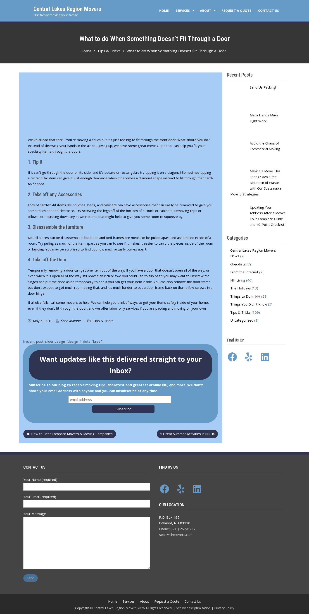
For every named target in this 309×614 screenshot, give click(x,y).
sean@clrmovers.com (176, 534)
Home (164, 10)
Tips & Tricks (103, 320)
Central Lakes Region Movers (67, 8)
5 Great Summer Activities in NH (185, 433)
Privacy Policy (224, 608)
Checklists (238, 264)
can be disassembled (66, 237)
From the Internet (244, 272)
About (205, 10)
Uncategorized (241, 320)
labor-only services (124, 308)
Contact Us (268, 10)
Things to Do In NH (245, 296)
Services (183, 10)
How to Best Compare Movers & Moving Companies (72, 433)
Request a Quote (236, 10)
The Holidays (240, 288)
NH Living (237, 280)
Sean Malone (71, 320)
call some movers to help (70, 302)
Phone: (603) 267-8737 (177, 529)
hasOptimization (199, 608)
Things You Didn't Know (248, 304)
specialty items (39, 151)
